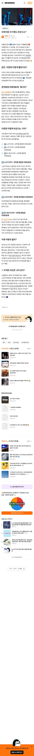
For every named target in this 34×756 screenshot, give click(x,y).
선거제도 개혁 (25, 342)
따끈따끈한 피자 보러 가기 (17, 513)
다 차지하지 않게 (20, 134)
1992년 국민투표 (14, 286)
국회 (9, 342)
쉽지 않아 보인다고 (15, 255)
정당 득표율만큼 (6, 92)
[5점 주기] (21, 330)
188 (21, 568)
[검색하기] (24, 3)
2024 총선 (16, 342)
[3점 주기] (17, 330)
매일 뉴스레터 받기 (17, 752)
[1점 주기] (13, 330)
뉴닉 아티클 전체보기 (17, 557)
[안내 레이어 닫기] (32, 747)
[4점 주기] (19, 330)
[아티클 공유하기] (28, 37)
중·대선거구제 (6, 219)
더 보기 (28, 348)
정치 (4, 342)
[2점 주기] (15, 330)
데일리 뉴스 (5, 28)
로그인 (29, 3)
